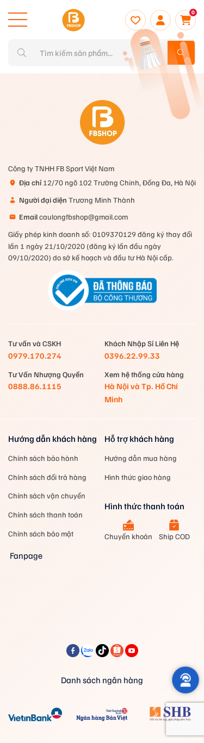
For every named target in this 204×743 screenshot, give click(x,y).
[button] (185, 680)
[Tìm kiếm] (181, 53)
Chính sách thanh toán (45, 514)
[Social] (73, 653)
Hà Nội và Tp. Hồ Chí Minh (141, 392)
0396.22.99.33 (132, 355)
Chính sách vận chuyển (46, 495)
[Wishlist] (135, 20)
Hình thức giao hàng (137, 477)
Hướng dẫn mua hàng (140, 458)
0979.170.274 (34, 355)
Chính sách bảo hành (43, 458)
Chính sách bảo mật (40, 533)
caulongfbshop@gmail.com (73, 216)
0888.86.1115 (34, 386)
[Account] (160, 20)
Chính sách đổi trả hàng (47, 477)
